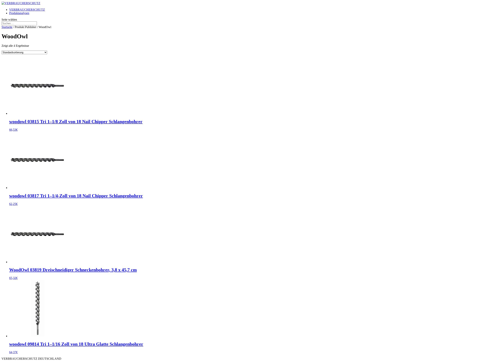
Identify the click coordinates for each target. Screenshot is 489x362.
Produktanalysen (19, 13)
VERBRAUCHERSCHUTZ (27, 9)
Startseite (7, 27)
